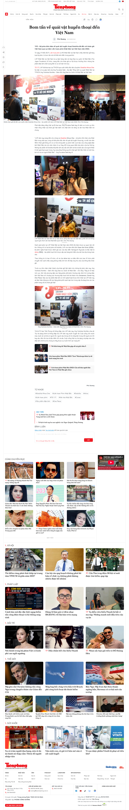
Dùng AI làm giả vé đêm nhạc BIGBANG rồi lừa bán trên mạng (61, 613)
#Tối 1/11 (53, 397)
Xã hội (12, 14)
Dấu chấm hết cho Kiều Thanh (63, 650)
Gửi (88, 440)
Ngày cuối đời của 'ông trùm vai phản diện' (49, 481)
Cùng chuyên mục (15, 459)
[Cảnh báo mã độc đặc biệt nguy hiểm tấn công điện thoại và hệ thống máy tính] (24, 598)
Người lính (73, 14)
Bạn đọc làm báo (15, 805)
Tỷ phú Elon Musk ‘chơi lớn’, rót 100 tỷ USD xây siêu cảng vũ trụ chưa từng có (49, 716)
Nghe (3, 47)
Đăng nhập (38, 430)
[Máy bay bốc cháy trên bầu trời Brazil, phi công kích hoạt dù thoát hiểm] (64, 673)
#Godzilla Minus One (42, 393)
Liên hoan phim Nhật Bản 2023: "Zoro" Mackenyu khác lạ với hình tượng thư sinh (70, 357)
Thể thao (65, 14)
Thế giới (45, 14)
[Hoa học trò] (121, 767)
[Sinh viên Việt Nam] (111, 767)
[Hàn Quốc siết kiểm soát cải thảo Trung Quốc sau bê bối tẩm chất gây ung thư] (19, 704)
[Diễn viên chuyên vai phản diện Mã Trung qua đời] (19, 518)
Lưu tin (3, 57)
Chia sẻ (3, 52)
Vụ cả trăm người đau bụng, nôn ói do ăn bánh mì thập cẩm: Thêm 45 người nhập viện (23, 754)
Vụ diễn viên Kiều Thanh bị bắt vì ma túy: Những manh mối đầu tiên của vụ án (104, 615)
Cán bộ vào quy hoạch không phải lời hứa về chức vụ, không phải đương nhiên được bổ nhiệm (63, 576)
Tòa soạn (90, 1)
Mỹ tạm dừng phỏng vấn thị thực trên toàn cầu (79, 715)
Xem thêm (122, 14)
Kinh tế (18, 14)
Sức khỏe (38, 14)
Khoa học (103, 14)
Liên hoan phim (55, 53)
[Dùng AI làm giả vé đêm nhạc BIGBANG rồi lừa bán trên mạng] (64, 598)
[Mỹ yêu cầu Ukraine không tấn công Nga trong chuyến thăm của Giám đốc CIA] (24, 673)
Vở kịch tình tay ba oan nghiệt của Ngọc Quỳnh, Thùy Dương (60, 422)
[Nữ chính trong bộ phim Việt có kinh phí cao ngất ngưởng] (24, 637)
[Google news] (95, 790)
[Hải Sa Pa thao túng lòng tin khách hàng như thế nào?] (81, 470)
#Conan (77, 397)
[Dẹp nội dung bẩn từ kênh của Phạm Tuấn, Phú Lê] (81, 518)
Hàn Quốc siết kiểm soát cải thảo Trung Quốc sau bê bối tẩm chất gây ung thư (18, 716)
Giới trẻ (52, 14)
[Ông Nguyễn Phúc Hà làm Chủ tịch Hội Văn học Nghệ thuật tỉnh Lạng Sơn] (50, 493)
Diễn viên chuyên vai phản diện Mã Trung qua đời (18, 530)
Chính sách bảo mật (109, 786)
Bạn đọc (86, 779)
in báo (92, 19)
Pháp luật (58, 14)
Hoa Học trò (81, 1)
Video (116, 14)
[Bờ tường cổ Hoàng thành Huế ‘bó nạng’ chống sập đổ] (19, 470)
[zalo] (90, 790)
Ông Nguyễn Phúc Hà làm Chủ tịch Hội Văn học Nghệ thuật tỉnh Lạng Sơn (50, 505)
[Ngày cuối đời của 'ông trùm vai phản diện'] (50, 470)
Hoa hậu (110, 14)
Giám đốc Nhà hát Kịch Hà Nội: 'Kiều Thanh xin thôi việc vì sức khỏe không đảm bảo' (19, 506)
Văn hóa (84, 14)
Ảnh (32, 773)
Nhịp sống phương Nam (24, 782)
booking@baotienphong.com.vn (39, 791)
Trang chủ (6, 14)
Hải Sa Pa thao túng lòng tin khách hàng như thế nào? (79, 481)
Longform (61, 773)
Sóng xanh (25, 14)
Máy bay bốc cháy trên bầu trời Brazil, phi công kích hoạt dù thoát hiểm (64, 688)
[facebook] (120, 1)
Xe (79, 14)
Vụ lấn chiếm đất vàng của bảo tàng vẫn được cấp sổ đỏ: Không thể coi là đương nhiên (80, 506)
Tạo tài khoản (49, 430)
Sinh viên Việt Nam (69, 1)
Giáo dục (96, 14)
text (88, 19)
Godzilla (63, 138)
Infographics (75, 773)
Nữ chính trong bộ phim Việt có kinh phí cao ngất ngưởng (23, 652)
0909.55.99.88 (34, 788)
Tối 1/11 (37, 67)
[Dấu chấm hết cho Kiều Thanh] (64, 637)
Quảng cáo (99, 1)
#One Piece (57, 401)
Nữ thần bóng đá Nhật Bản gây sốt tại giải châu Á (68, 346)
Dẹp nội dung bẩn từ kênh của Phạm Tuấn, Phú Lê (80, 530)
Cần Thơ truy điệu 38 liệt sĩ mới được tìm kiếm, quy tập (103, 574)
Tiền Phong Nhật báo (54, 1)
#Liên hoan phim (41, 397)
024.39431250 (11, 792)
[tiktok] (86, 791)
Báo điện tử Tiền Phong (65, 7)
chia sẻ (84, 19)
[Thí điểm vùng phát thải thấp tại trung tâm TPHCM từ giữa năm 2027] (24, 559)
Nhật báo (21, 773)
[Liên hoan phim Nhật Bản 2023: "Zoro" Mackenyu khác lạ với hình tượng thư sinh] (41, 358)
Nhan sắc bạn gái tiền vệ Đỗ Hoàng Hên (104, 652)
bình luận (96, 19)
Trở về (3, 67)
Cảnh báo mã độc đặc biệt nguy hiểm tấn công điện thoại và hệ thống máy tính (23, 615)
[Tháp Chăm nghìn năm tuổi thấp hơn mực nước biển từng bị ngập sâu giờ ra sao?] (50, 518)
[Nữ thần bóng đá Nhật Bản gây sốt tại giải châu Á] (41, 348)
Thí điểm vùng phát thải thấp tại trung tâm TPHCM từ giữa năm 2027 (24, 574)
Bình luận (3, 62)
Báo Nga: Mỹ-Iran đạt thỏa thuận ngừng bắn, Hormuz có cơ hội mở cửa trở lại (104, 689)
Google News (100, 19)
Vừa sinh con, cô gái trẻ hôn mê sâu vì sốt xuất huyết (63, 752)
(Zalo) (41, 788)
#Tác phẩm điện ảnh (42, 401)
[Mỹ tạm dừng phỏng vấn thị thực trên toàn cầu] (80, 704)
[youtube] (123, 1)
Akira (36, 252)
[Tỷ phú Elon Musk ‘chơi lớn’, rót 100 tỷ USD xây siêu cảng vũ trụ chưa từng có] (49, 704)
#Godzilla (77, 393)
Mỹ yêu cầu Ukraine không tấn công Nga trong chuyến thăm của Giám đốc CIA (23, 689)
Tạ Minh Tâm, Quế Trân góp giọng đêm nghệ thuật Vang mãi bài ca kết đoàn (56, 416)
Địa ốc (32, 14)
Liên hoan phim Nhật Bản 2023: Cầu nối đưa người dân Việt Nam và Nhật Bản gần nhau (69, 369)
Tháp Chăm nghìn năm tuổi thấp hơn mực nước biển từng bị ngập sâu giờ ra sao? (49, 531)
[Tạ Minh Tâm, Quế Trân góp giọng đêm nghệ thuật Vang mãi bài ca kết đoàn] (87, 416)
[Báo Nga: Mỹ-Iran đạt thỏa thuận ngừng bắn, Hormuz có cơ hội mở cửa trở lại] (105, 673)
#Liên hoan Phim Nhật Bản (61, 393)
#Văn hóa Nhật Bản (65, 397)
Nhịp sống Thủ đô (10, 782)
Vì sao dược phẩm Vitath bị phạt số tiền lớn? (105, 752)
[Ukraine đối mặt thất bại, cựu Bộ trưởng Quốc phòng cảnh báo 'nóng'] (110, 704)
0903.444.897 (58, 788)
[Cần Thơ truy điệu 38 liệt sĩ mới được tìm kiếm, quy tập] (105, 559)
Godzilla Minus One (87, 67)
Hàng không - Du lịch (103, 779)
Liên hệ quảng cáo (35, 786)
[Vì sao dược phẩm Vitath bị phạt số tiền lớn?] (105, 737)
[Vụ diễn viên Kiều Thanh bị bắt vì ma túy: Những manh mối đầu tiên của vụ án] (105, 598)
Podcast (48, 773)
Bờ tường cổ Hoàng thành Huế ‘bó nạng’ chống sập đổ (18, 481)
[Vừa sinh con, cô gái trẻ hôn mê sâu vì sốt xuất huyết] (64, 737)
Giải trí (90, 14)
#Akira (85, 393)
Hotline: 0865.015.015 (39, 1)
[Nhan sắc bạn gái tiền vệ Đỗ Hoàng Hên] (105, 637)
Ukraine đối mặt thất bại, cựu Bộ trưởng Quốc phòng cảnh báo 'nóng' (109, 715)
